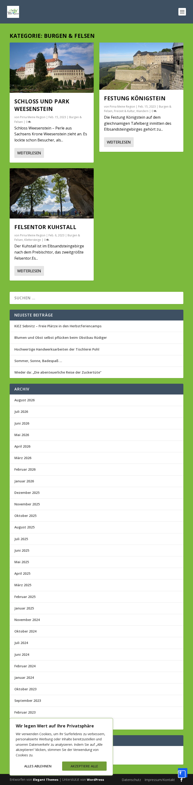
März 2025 (22, 585)
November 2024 (27, 619)
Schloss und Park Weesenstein (41, 105)
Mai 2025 (21, 562)
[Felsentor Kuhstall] (52, 193)
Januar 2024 (24, 677)
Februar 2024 (25, 666)
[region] (61, 747)
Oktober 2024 (25, 631)
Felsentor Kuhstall (45, 227)
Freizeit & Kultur (124, 111)
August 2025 (24, 527)
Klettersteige (32, 240)
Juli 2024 (21, 642)
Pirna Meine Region (32, 117)
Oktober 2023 (25, 689)
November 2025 (27, 504)
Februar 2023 (25, 712)
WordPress (95, 779)
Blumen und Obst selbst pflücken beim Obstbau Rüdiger (60, 337)
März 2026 (22, 458)
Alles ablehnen (38, 766)
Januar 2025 (24, 608)
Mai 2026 (21, 435)
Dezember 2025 (27, 492)
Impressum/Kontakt (160, 779)
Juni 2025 (21, 550)
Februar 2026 (25, 469)
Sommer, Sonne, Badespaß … (38, 361)
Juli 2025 (21, 539)
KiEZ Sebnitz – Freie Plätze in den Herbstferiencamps (57, 326)
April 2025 (22, 573)
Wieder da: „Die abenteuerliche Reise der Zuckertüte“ (57, 372)
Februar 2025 (25, 596)
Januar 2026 (24, 481)
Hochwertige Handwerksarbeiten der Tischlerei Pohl (56, 349)
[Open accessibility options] (182, 772)
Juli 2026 (21, 411)
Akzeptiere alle (84, 766)
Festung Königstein (134, 98)
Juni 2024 (21, 654)
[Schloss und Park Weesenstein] (52, 68)
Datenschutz (131, 779)
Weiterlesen (29, 153)
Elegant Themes (45, 779)
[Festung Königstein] (141, 66)
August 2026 (24, 400)
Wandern (142, 111)
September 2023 (27, 700)
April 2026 (22, 446)
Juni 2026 (21, 423)
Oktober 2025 (25, 515)
